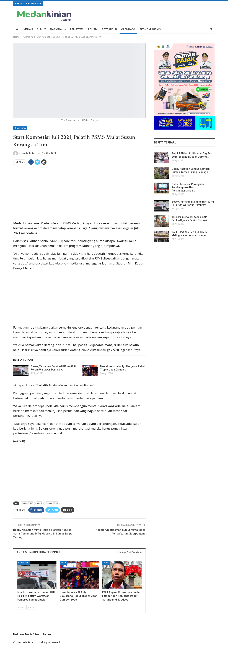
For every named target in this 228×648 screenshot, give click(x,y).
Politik (92, 29)
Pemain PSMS (52, 503)
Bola (63, 563)
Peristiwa (77, 29)
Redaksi (47, 634)
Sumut (41, 29)
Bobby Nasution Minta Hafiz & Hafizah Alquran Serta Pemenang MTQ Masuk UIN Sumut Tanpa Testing (42, 533)
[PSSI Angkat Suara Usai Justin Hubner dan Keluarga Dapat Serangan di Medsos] (122, 575)
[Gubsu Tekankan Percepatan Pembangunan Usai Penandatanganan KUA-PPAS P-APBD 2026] (161, 188)
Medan (28, 29)
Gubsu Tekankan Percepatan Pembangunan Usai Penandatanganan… (188, 187)
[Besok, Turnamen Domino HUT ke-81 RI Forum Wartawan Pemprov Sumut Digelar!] (20, 370)
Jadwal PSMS (27, 503)
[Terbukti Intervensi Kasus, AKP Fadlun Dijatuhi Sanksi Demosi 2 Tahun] (161, 221)
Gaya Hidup (109, 29)
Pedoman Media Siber (26, 634)
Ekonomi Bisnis (150, 29)
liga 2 (39, 503)
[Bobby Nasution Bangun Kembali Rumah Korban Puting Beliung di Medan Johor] (161, 173)
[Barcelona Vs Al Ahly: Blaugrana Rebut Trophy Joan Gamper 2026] (90, 370)
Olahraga (128, 29)
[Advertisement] (79, 194)
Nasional (56, 29)
